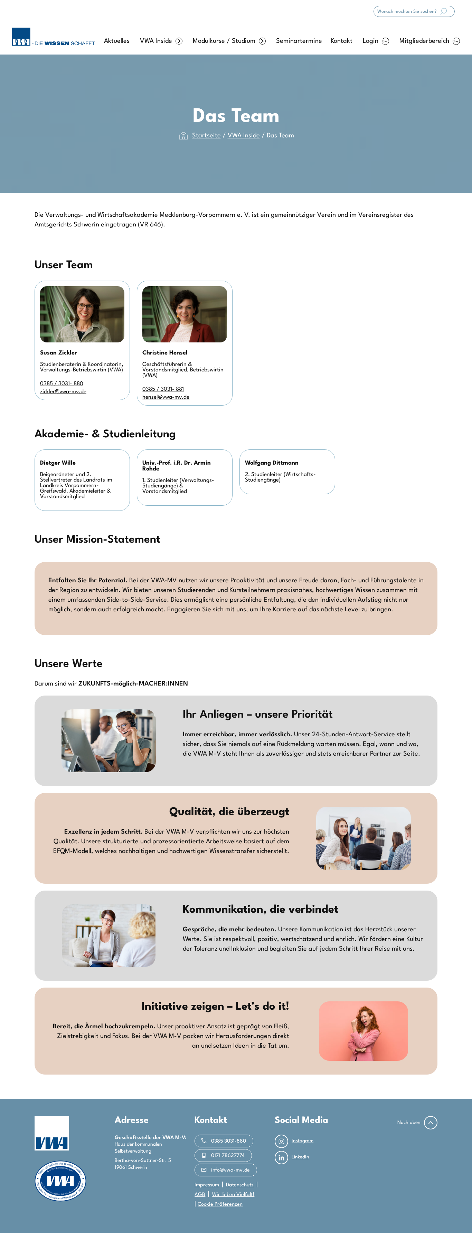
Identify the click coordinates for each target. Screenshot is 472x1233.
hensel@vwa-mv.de (165, 397)
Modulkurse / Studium (224, 41)
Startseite (206, 136)
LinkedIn (300, 1157)
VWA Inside (156, 41)
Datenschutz (240, 1185)
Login (370, 41)
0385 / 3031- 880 (61, 384)
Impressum (207, 1185)
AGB (200, 1194)
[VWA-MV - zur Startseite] (53, 37)
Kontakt (341, 41)
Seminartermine (299, 41)
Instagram (302, 1140)
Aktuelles (117, 41)
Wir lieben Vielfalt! (233, 1194)
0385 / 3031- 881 (163, 389)
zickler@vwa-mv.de (63, 392)
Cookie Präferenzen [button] (220, 1204)
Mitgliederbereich (424, 41)
